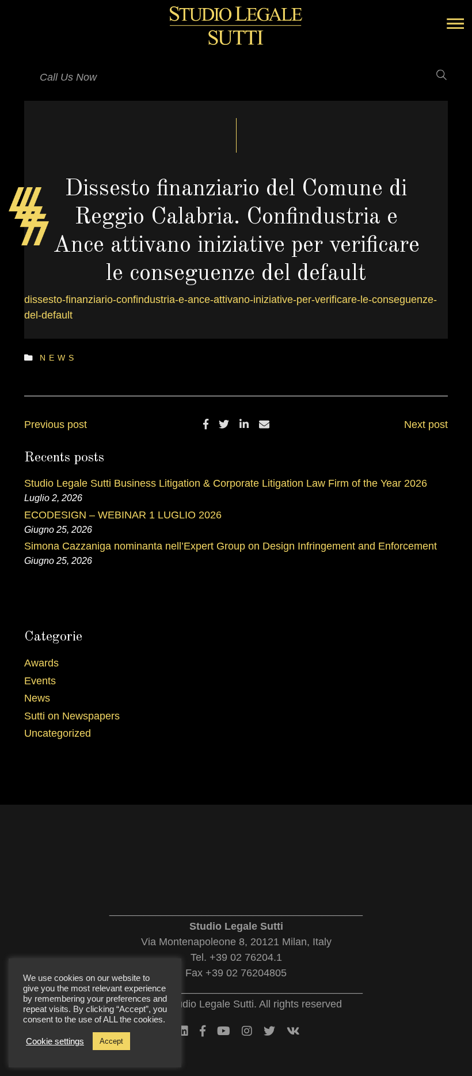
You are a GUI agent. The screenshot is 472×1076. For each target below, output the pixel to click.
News (58, 357)
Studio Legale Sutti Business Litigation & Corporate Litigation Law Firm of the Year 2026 (225, 483)
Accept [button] (111, 1041)
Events (40, 681)
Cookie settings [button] (55, 1041)
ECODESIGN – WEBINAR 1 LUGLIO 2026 (123, 515)
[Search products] (434, 75)
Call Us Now (68, 77)
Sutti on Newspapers (72, 716)
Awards (41, 663)
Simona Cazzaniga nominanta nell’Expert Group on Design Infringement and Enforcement (230, 546)
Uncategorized (57, 733)
